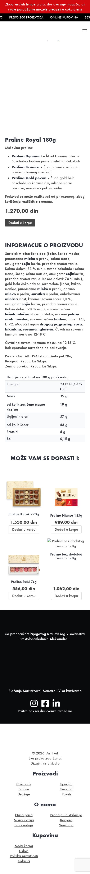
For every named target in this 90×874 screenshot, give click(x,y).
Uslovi (23, 851)
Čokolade (23, 784)
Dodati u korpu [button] (24, 529)
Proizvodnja (23, 825)
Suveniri (66, 789)
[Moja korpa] (62, 31)
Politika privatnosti (24, 856)
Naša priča (24, 815)
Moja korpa (24, 846)
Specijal (66, 784)
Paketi (66, 794)
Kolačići (24, 861)
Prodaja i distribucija (66, 815)
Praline (23, 789)
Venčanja (66, 825)
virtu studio (51, 763)
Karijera (66, 820)
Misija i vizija (24, 820)
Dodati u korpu (20, 222)
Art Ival (52, 753)
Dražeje (24, 794)
